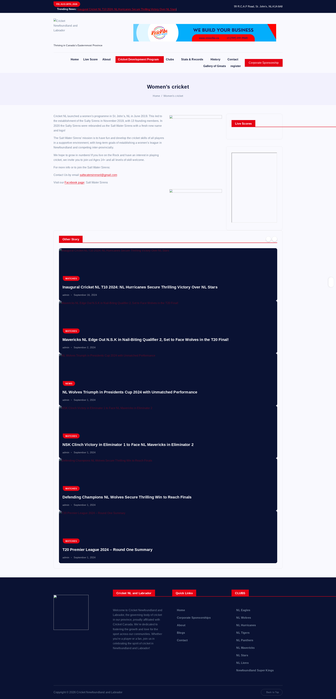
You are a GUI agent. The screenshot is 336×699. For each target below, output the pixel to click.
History (215, 59)
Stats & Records (192, 59)
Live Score (90, 59)
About (106, 59)
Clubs (170, 59)
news (68, 383)
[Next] (274, 239)
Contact (232, 59)
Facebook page (74, 182)
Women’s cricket (173, 95)
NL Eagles (243, 610)
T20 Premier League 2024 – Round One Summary (107, 549)
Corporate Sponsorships (194, 617)
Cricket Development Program (138, 59)
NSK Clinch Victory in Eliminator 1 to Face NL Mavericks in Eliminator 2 (128, 444)
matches (71, 278)
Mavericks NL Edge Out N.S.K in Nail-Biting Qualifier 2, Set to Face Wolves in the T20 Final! (145, 339)
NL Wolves (243, 617)
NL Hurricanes (246, 625)
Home (75, 59)
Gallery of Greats (214, 66)
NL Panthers (244, 640)
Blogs (181, 632)
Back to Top (272, 692)
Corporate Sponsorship (264, 62)
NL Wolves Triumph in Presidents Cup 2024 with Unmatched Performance (129, 392)
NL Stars (242, 655)
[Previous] (268, 239)
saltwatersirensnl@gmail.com (98, 174)
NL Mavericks (245, 647)
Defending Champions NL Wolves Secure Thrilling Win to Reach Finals (127, 497)
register (235, 66)
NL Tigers (242, 632)
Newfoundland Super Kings (255, 670)
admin (65, 294)
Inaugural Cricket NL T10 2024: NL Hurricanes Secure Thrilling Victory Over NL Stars (126, 9)
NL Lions (242, 662)
